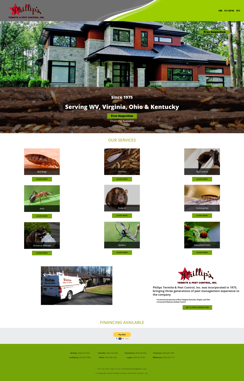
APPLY (238, 10)
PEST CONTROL (229, 10)
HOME (220, 10)
